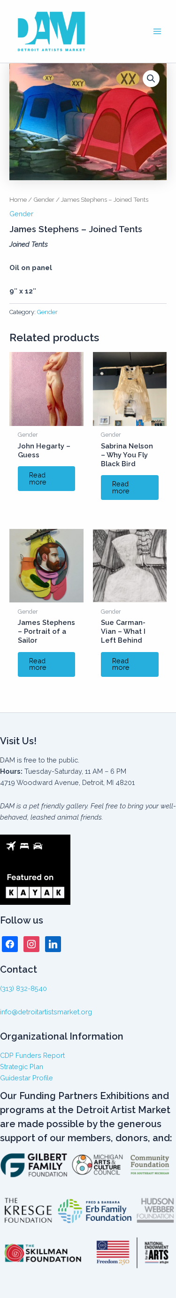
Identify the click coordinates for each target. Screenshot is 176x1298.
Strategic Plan (21, 1067)
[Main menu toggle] (157, 31)
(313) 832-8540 (23, 988)
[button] (151, 78)
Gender (43, 199)
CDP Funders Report (32, 1055)
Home (18, 199)
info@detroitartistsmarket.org (46, 1012)
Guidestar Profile (26, 1078)
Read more (37, 478)
